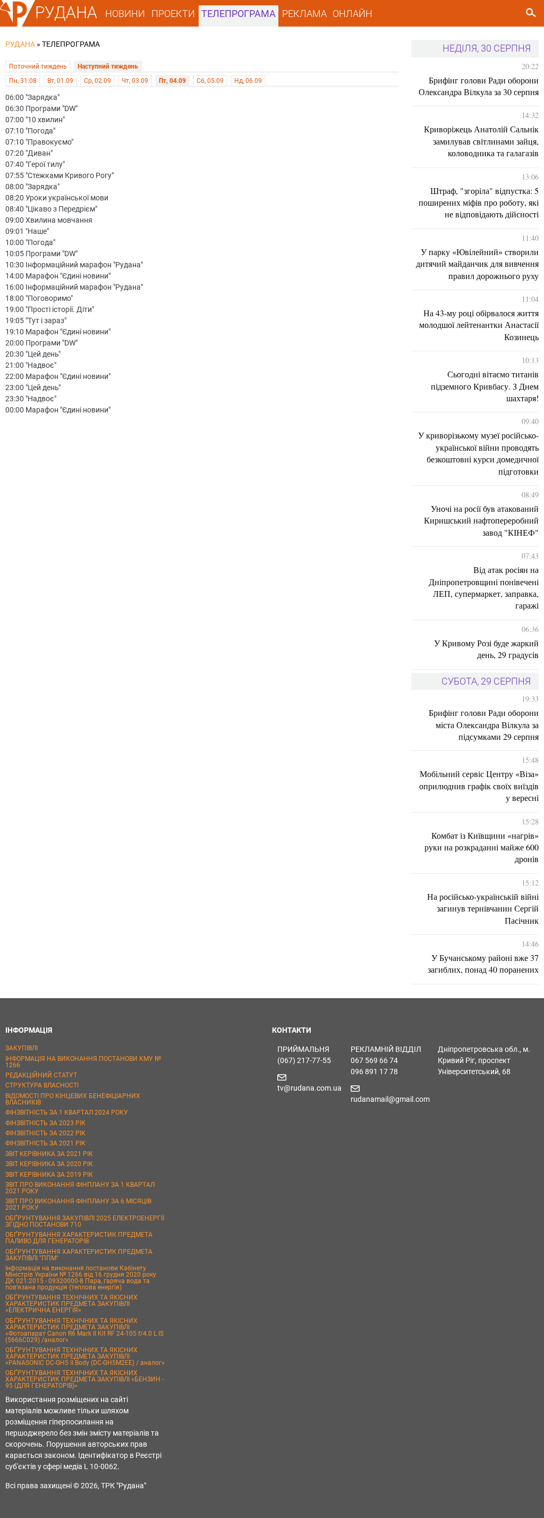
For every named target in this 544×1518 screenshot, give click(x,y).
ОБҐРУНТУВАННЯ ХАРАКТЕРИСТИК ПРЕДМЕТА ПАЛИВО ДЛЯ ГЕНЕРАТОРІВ (78, 1238)
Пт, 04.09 (172, 81)
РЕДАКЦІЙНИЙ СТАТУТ (41, 1075)
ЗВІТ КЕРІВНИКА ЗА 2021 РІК (49, 1154)
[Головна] (17, 24)
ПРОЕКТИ (173, 13)
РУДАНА (66, 12)
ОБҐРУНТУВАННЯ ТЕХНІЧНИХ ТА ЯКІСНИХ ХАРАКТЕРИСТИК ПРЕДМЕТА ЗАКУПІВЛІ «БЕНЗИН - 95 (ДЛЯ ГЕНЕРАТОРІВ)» (84, 1379)
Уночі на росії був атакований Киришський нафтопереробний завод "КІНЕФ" (481, 520)
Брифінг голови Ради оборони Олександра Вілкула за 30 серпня (479, 85)
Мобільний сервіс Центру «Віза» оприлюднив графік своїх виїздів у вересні (479, 785)
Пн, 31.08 (23, 81)
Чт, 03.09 (135, 81)
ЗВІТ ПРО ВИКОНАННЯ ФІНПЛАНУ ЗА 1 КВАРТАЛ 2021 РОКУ (80, 1188)
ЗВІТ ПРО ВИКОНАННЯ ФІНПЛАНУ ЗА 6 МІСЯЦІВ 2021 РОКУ (78, 1204)
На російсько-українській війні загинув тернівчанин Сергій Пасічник (483, 908)
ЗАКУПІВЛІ (21, 1048)
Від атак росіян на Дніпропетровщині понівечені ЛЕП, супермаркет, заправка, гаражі (484, 587)
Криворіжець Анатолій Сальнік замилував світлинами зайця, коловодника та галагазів (481, 140)
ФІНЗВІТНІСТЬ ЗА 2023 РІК (45, 1123)
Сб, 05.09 (210, 81)
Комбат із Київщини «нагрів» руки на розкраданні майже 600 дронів (481, 847)
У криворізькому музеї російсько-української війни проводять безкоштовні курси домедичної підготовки (478, 452)
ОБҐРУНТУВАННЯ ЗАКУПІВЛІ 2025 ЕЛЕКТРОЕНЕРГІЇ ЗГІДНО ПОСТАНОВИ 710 (84, 1221)
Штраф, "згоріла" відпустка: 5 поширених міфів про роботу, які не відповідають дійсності (479, 202)
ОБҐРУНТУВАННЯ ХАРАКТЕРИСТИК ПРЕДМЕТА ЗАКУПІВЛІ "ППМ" (78, 1255)
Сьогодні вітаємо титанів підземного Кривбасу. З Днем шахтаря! (485, 385)
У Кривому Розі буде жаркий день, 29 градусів (486, 648)
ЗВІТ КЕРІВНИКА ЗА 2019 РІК (49, 1174)
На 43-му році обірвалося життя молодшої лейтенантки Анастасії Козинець (479, 324)
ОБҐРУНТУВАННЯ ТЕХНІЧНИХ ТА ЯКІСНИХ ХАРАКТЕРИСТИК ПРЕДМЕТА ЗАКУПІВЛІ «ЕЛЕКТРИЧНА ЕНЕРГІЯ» (71, 1304)
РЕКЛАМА (304, 13)
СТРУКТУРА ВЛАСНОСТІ (42, 1085)
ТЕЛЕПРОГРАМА (238, 13)
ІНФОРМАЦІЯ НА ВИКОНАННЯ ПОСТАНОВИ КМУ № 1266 (83, 1062)
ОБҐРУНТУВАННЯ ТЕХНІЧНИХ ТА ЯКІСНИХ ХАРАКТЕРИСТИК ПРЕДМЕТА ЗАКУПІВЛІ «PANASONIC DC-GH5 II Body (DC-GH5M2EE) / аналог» (85, 1356)
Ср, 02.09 (97, 81)
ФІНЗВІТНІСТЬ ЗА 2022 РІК (45, 1133)
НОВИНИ (125, 13)
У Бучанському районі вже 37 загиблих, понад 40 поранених (483, 963)
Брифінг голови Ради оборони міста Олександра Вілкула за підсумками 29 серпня (484, 724)
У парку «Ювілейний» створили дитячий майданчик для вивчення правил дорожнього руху (477, 263)
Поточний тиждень (38, 66)
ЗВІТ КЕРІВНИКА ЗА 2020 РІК (49, 1164)
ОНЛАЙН (352, 13)
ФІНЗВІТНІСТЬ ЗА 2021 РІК (45, 1143)
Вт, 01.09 (60, 81)
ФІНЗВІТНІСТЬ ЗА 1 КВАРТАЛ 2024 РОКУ (66, 1112)
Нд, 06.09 (248, 81)
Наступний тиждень (108, 66)
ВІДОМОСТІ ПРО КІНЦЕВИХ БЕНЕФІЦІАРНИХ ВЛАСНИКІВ (72, 1099)
